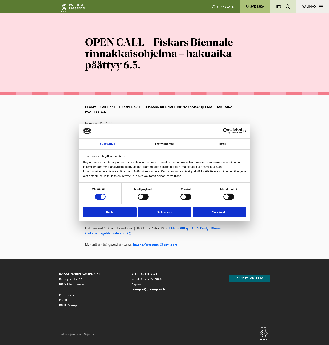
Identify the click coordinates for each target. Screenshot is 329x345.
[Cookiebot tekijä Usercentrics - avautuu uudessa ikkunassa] (229, 131)
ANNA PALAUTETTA (249, 278)
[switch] (143, 197)
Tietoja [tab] (221, 143)
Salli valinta (164, 212)
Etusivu (92, 107)
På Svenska (255, 7)
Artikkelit (111, 107)
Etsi (279, 7)
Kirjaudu (88, 334)
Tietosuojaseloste (70, 334)
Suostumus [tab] (107, 143)
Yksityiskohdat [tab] (164, 143)
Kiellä (109, 212)
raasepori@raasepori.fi (148, 289)
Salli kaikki (219, 212)
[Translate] (223, 6)
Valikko (309, 7)
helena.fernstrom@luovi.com (155, 245)
